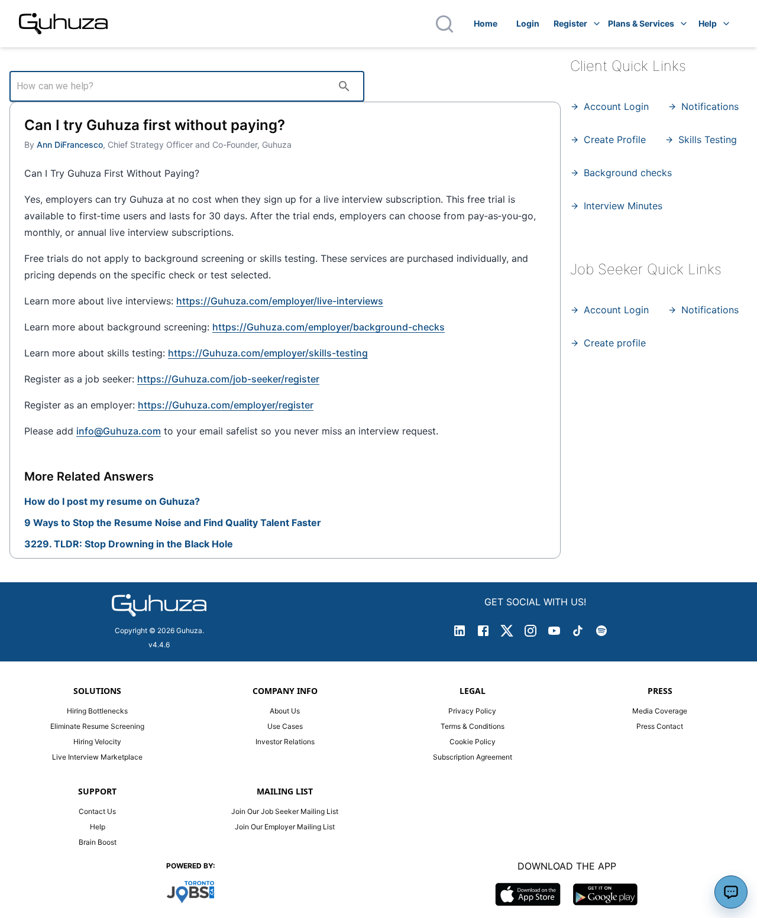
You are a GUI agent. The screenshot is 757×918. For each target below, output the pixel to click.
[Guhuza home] (63, 23)
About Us (285, 710)
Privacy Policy (472, 710)
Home (485, 23)
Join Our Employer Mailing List (285, 826)
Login (527, 23)
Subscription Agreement (472, 756)
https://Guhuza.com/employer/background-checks (328, 327)
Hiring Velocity (97, 741)
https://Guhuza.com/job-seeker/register (228, 379)
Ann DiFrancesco (70, 145)
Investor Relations (285, 741)
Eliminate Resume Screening (97, 726)
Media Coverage (659, 710)
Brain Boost (98, 842)
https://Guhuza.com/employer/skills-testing (268, 353)
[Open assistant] (731, 892)
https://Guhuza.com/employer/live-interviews (279, 301)
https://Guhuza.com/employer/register (225, 405)
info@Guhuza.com (118, 431)
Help (707, 23)
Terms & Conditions (472, 726)
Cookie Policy (472, 741)
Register (570, 23)
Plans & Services (641, 23)
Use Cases (285, 726)
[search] (344, 86)
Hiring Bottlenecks (97, 710)
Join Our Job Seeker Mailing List (284, 811)
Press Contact (659, 726)
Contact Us (97, 811)
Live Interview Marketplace (97, 756)
